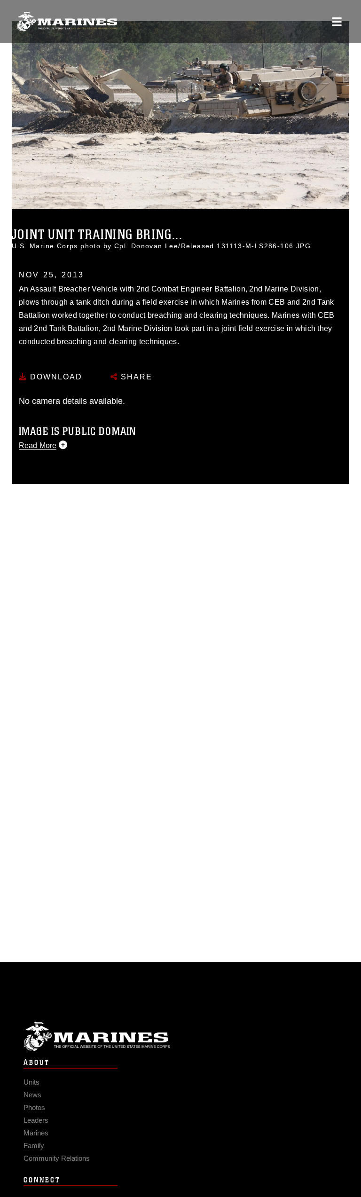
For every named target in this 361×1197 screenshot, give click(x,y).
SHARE (135, 377)
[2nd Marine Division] (67, 22)
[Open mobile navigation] (337, 21)
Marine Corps (180, 1036)
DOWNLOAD (54, 377)
